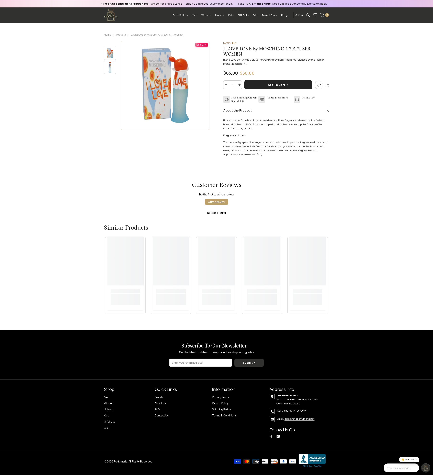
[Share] (326, 85)
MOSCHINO (229, 43)
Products (120, 34)
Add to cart (277, 85)
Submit (248, 362)
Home (107, 34)
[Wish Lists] (315, 15)
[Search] (308, 15)
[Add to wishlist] (319, 85)
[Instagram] (278, 436)
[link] (125, 297)
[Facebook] (271, 436)
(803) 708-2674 (297, 410)
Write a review (216, 202)
